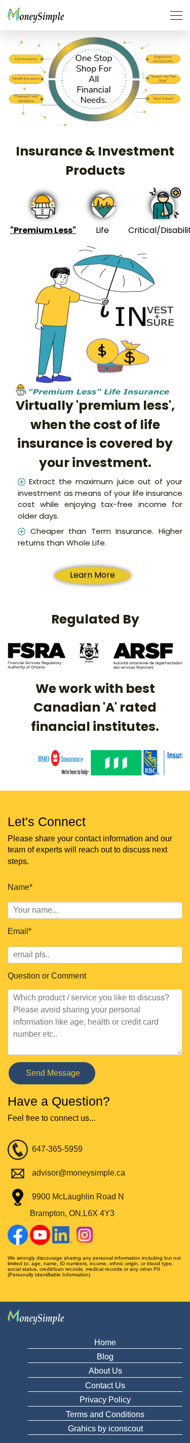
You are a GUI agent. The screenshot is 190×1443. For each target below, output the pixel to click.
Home (105, 1342)
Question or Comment (47, 975)
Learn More (92, 563)
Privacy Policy (105, 1399)
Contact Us (105, 1385)
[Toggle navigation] (173, 15)
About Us (105, 1371)
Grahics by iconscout (105, 1428)
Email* (19, 931)
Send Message (52, 1073)
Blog (105, 1356)
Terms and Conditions (105, 1414)
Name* (20, 887)
